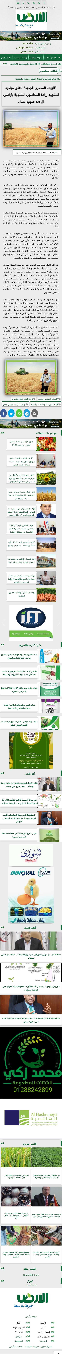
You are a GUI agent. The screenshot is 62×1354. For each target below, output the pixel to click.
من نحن (19, 1336)
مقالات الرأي (6, 57)
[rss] (33, 3)
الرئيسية (43, 1322)
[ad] (31, 35)
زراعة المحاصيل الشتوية (22, 398)
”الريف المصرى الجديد (48, 398)
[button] (3, 36)
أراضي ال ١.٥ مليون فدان (14, 404)
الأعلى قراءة (29, 1143)
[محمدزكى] (31, 1063)
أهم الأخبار (30, 927)
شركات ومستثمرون (48, 70)
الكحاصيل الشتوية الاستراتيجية (44, 404)
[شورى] (31, 855)
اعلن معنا (43, 1340)
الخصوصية (19, 1340)
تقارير (47, 57)
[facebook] (44, 3)
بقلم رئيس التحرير (43, 1336)
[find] (28, 3)
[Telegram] (26, 413)
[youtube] (38, 3)
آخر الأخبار (30, 773)
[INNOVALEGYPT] (31, 895)
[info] (23, 3)
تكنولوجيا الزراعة (36, 57)
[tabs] (18, 3)
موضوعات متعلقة (46, 432)
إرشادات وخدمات (20, 57)
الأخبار (53, 57)
